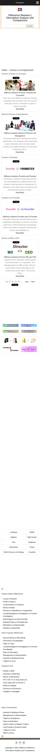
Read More (20, 109)
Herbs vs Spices (9, 602)
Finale (32, 547)
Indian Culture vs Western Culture (16, 724)
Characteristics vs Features (13, 605)
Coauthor (32, 552)
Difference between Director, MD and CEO (20, 257)
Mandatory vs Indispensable (13, 625)
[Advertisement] (20, 49)
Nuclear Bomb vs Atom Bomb (14, 638)
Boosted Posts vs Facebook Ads (15, 622)
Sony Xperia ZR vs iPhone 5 (14, 683)
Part (13, 542)
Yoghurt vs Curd (9, 661)
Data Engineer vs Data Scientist (15, 619)
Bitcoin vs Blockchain (11, 677)
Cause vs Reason (10, 599)
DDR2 (32, 532)
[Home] (20, 11)
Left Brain (13, 532)
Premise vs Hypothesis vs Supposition (17, 610)
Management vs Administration (14, 655)
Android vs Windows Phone (13, 658)
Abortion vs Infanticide (11, 628)
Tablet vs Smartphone (11, 718)
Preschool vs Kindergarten (13, 641)
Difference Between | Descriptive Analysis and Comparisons (20, 18)
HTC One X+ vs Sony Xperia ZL (15, 680)
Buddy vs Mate (8, 671)
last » (33, 282)
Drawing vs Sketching (11, 674)
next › (27, 282)
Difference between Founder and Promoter (20, 176)
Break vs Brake (9, 608)
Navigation (20, 3)
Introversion (13, 547)
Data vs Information (10, 652)
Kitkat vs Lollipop (9, 685)
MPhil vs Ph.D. (8, 733)
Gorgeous (32, 542)
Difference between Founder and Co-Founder (20, 217)
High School (32, 537)
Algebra (14, 537)
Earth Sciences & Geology (14, 552)
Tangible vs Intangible (11, 691)
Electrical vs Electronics (12, 688)
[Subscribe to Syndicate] (2, 736)
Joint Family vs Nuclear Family (14, 727)
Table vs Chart (8, 644)
